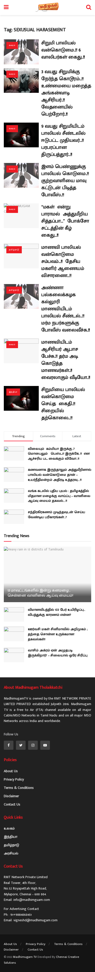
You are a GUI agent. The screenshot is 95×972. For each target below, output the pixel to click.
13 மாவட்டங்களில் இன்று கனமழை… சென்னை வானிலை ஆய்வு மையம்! (40, 593)
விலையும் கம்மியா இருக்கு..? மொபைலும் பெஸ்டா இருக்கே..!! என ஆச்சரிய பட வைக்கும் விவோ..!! (59, 453)
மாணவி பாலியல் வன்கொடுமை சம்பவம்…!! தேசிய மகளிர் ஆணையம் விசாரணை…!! (62, 261)
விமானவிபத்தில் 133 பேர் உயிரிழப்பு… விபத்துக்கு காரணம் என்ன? (56, 612)
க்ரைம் (12, 45)
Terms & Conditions (19, 788)
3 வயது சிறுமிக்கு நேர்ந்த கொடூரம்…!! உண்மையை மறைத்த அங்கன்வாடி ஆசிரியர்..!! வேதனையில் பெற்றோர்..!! (66, 92)
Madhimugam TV (25, 956)
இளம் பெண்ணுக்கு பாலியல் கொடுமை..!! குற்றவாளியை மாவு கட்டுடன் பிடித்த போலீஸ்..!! (65, 180)
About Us (11, 771)
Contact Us (12, 804)
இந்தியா (13, 392)
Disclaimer (11, 796)
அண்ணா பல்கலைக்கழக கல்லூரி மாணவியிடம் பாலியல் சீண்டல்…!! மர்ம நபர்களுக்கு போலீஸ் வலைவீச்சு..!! (65, 308)
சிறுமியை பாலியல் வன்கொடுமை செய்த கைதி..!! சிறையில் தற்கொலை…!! (63, 403)
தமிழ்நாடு (14, 249)
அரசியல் (11, 853)
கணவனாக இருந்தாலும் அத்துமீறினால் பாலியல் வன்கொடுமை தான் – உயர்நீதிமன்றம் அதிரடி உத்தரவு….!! (59, 474)
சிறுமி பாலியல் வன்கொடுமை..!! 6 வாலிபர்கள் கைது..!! (63, 50)
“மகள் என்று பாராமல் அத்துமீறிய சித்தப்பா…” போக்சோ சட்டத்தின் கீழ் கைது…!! (65, 221)
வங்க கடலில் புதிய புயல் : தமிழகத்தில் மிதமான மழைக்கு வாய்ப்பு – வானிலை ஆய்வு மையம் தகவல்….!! (59, 496)
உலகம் (9, 828)
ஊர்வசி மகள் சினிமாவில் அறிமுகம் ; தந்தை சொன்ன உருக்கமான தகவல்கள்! (58, 634)
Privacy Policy (14, 779)
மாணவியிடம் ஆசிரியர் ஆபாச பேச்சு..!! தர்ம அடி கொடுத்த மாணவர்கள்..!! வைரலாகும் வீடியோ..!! (65, 360)
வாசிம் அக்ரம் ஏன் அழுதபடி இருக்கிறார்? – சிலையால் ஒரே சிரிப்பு (57, 652)
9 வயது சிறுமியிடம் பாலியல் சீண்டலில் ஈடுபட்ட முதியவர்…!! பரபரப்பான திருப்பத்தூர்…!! (63, 140)
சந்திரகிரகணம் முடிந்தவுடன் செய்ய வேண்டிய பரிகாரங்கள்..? (56, 514)
